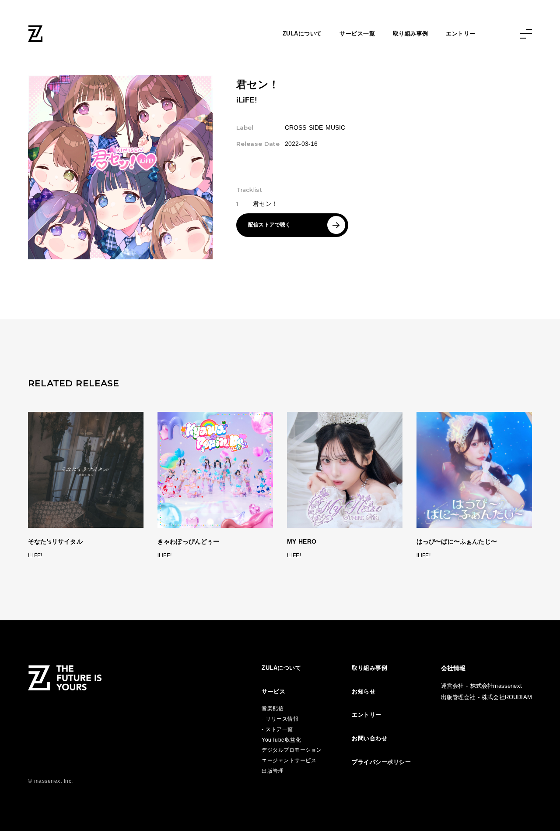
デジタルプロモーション (292, 750)
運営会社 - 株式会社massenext (481, 685)
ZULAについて (302, 33)
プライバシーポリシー (381, 762)
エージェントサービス (289, 760)
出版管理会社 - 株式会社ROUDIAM (486, 697)
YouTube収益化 (281, 740)
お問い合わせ (369, 738)
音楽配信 (273, 708)
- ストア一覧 (277, 729)
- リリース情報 (280, 719)
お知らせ (363, 691)
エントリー (461, 33)
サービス (273, 691)
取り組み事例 (410, 33)
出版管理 (273, 771)
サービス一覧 (357, 33)
